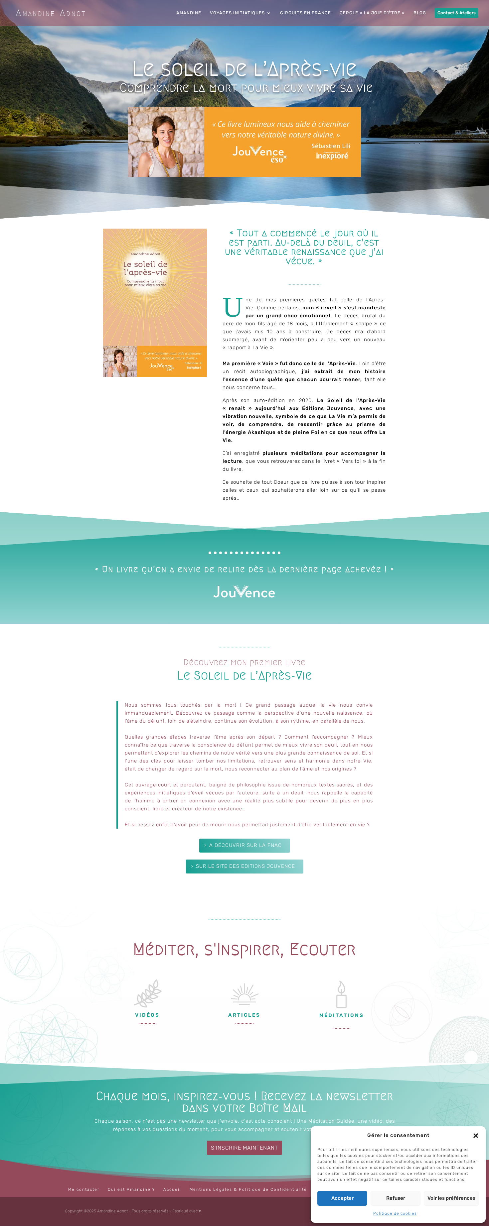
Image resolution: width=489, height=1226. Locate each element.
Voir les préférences (451, 1198)
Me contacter (83, 1189)
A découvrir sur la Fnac (245, 845)
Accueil (172, 1189)
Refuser (395, 1198)
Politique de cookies (395, 1213)
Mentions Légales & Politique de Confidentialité (248, 1189)
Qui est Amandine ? (131, 1189)
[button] (475, 1135)
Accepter (342, 1198)
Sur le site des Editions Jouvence (245, 866)
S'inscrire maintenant (244, 1148)
